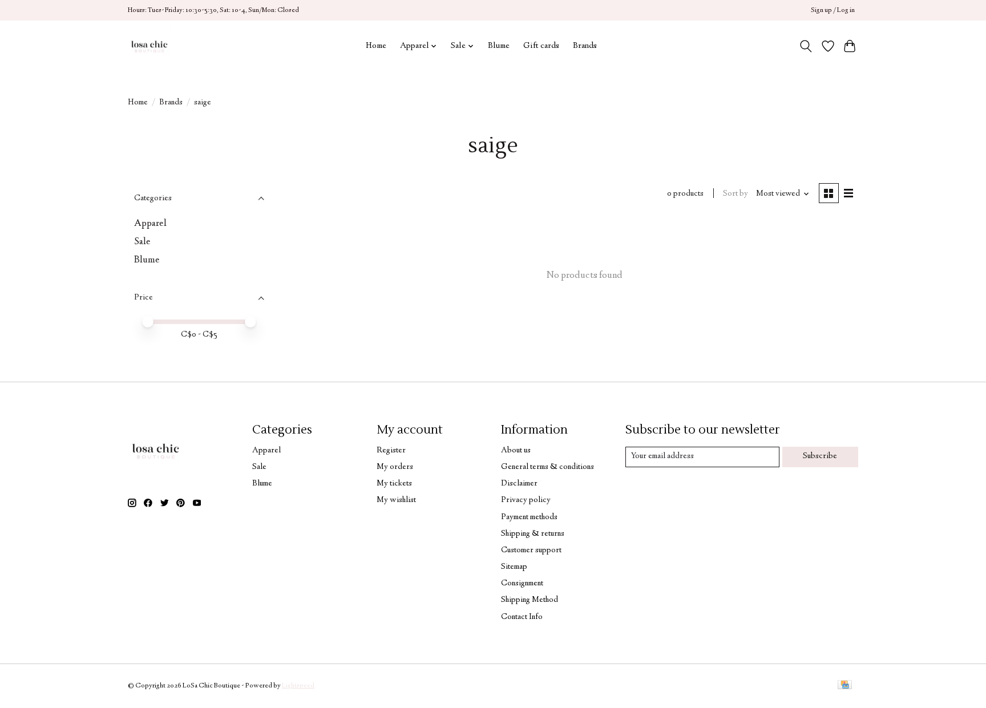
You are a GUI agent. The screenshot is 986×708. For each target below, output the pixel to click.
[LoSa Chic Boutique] (149, 46)
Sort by (735, 194)
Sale (142, 242)
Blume (499, 46)
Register (391, 450)
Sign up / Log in (833, 10)
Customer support (531, 550)
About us (516, 450)
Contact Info (522, 617)
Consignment (522, 583)
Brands (585, 46)
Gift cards (541, 46)
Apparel (150, 223)
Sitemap (514, 567)
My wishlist (396, 500)
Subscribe (820, 456)
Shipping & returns (532, 534)
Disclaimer (519, 483)
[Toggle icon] (806, 46)
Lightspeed (298, 686)
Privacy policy (526, 500)
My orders (395, 467)
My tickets (394, 483)
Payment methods (529, 517)
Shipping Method (529, 600)
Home (376, 46)
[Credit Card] (845, 686)
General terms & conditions (547, 467)
